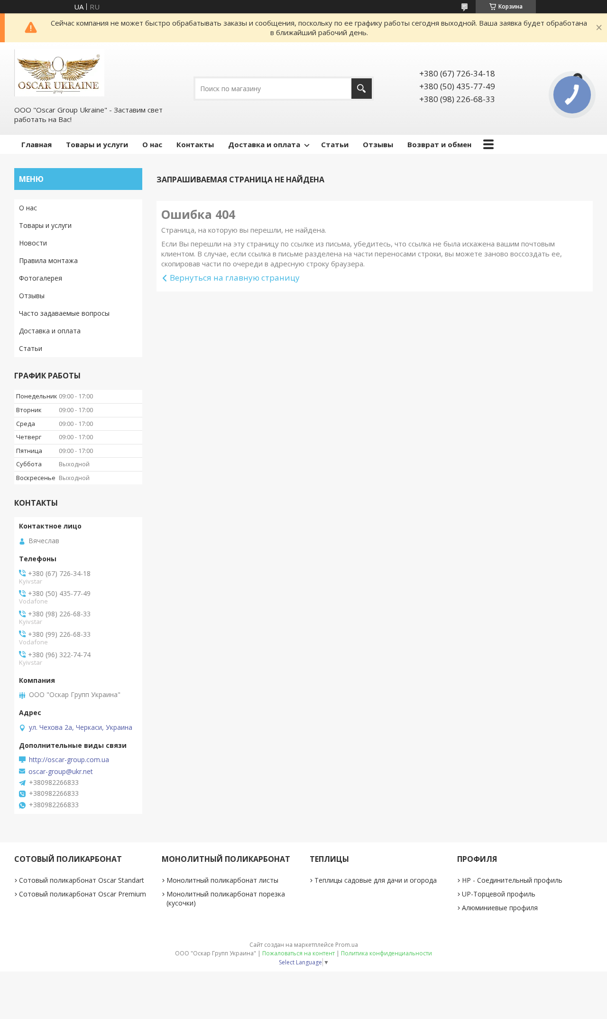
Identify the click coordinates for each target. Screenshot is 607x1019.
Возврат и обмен (439, 144)
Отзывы (378, 144)
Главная (36, 144)
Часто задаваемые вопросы (64, 313)
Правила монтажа (48, 260)
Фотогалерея (40, 278)
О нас (152, 144)
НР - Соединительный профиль (512, 880)
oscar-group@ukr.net (60, 771)
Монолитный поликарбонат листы (222, 880)
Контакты (195, 144)
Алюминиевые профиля (500, 907)
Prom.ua (346, 945)
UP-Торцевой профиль (498, 893)
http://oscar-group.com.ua (69, 759)
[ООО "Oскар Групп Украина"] (59, 72)
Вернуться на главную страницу (235, 277)
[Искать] (361, 88)
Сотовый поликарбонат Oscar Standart (81, 880)
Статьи (335, 144)
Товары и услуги (97, 144)
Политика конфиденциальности (386, 953)
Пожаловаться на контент (298, 953)
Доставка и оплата (264, 144)
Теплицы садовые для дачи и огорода (375, 880)
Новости (33, 242)
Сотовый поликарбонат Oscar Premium (82, 893)
